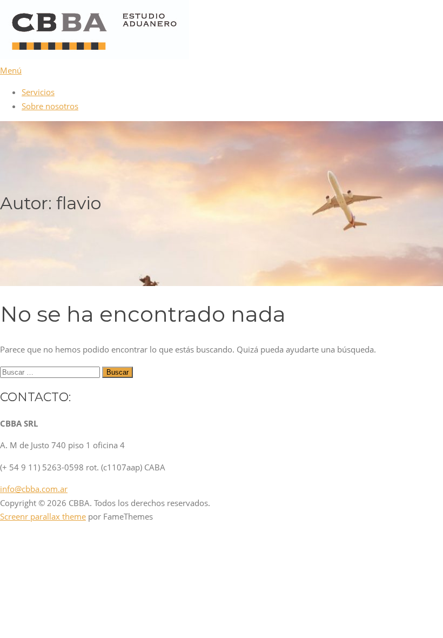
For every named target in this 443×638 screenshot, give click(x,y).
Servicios (38, 92)
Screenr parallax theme (43, 516)
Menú (11, 70)
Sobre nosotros (50, 106)
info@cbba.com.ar (34, 488)
